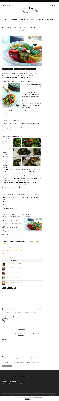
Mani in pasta (24, 19)
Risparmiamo (40, 19)
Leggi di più (31, 399)
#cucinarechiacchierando (9, 309)
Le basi (32, 19)
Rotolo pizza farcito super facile (14, 282)
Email (17, 356)
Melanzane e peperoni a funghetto (11, 246)
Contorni (8, 312)
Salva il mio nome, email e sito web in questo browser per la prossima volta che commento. (22, 362)
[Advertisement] (22, 298)
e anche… (33, 22)
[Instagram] (11, 5)
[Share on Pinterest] (8, 288)
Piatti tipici (50, 19)
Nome (3, 356)
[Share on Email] (12, 288)
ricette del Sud (24, 312)
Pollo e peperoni (6, 253)
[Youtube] (5, 5)
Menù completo (14, 19)
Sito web (31, 356)
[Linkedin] (7, 5)
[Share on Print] (10, 288)
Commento (4, 339)
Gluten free (25, 22)
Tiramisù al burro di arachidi (13, 263)
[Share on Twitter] (5, 288)
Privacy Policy (5, 386)
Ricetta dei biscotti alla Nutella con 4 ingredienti (18, 272)
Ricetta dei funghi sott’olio (12, 277)
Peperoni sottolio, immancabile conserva (12, 250)
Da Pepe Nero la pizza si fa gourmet (15, 268)
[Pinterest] (9, 5)
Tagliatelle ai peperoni (8, 257)
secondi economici (33, 312)
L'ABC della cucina (15, 312)
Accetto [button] (27, 399)
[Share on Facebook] (3, 288)
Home (6, 19)
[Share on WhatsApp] (15, 288)
